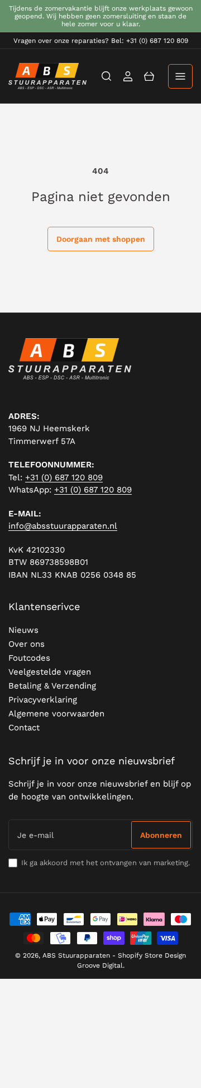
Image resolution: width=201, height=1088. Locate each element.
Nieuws (23, 630)
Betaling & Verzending (52, 686)
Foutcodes (29, 658)
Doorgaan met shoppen (100, 239)
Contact (24, 728)
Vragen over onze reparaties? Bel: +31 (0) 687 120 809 (100, 41)
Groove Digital (100, 965)
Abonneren (161, 835)
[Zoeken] (106, 76)
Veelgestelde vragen (49, 672)
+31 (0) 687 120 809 (64, 477)
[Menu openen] (180, 76)
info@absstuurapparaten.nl (62, 526)
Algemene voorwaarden (56, 714)
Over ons (26, 644)
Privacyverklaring (42, 700)
